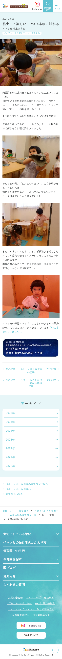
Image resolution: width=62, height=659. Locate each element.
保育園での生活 (14, 551)
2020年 (10, 466)
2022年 (10, 448)
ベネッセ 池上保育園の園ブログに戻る (27, 484)
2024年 (10, 430)
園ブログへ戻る (14, 494)
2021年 (10, 457)
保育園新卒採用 (41, 615)
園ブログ (24, 511)
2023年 (10, 439)
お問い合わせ (15, 597)
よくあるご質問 (14, 584)
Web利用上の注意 (45, 603)
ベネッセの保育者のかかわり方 (25, 542)
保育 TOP (7, 511)
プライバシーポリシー (19, 603)
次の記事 (51, 369)
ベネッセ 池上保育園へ (18, 489)
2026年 (10, 413)
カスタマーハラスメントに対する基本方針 (31, 609)
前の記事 (11, 369)
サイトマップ (33, 597)
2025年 (10, 422)
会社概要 (49, 597)
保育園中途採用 (20, 615)
